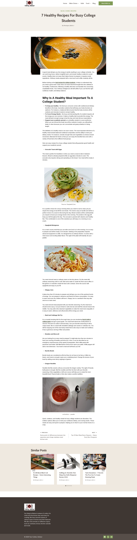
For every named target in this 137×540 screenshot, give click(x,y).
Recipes (73, 11)
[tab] (65, 485)
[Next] (103, 469)
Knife (82, 3)
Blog (94, 3)
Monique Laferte (68, 25)
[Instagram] (111, 537)
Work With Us (105, 3)
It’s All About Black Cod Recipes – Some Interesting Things (42, 475)
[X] (108, 537)
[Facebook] (104, 537)
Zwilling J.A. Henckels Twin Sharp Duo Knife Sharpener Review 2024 (67, 475)
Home (65, 3)
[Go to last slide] (33, 469)
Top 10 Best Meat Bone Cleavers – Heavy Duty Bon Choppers (84, 435)
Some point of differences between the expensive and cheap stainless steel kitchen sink (52, 436)
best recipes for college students (65, 82)
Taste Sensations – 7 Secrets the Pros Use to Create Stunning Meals (94, 475)
